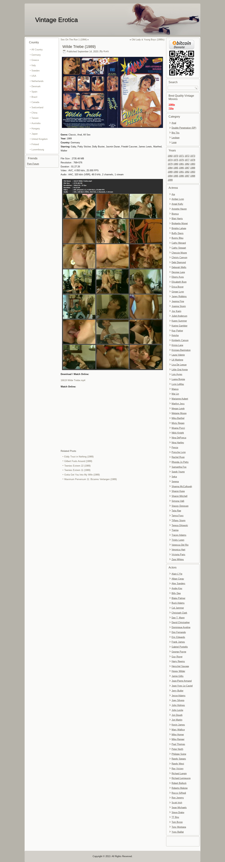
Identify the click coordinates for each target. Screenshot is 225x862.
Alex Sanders (178, 583)
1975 (175, 160)
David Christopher (181, 622)
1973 (192, 156)
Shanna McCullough (182, 486)
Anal (174, 123)
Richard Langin (179, 773)
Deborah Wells (179, 267)
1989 (170, 172)
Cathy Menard (179, 243)
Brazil (34, 97)
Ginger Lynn (178, 291)
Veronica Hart (178, 549)
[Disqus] (112, 528)
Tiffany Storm (178, 520)
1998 (192, 176)
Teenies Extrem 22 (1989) (77, 465)
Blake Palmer (178, 598)
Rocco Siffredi (179, 793)
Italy (33, 65)
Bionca (175, 213)
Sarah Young (178, 471)
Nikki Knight (178, 432)
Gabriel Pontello (180, 646)
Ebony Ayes (178, 277)
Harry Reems (178, 661)
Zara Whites (178, 559)
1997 (187, 176)
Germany (36, 55)
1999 (170, 180)
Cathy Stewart (179, 248)
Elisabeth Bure (179, 282)
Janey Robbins (179, 296)
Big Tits (175, 132)
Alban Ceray (178, 578)
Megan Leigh (178, 408)
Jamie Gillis (178, 676)
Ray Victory (178, 768)
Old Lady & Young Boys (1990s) (148, 39)
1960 (170, 156)
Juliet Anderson (179, 316)
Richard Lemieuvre (181, 778)
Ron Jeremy (178, 797)
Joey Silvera (178, 700)
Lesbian (175, 137)
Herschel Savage (180, 666)
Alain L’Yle (177, 574)
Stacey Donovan (180, 506)
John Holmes (178, 705)
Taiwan (34, 118)
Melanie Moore (179, 413)
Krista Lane (177, 345)
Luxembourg (37, 149)
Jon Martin (177, 719)
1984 (170, 168)
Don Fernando (179, 632)
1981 (181, 164)
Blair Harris (177, 218)
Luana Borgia (178, 379)
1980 (175, 164)
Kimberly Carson (180, 340)
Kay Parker (177, 330)
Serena (175, 481)
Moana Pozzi (178, 428)
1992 (187, 172)
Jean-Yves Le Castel (182, 685)
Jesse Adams (178, 695)
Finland (35, 144)
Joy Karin (176, 311)
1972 (187, 156)
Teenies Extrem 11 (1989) (77, 470)
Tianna (175, 530)
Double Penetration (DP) (184, 128)
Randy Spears (179, 758)
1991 (181, 172)
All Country (37, 49)
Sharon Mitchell (179, 496)
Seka (174, 476)
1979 (170, 164)
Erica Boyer (178, 286)
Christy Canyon (179, 257)
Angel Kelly (177, 204)
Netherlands (37, 81)
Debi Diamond (179, 262)
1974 (170, 160)
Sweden (35, 70)
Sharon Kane (178, 491)
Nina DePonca (179, 437)
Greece (35, 60)
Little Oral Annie (180, 369)
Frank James (178, 642)
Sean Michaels (179, 807)
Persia (175, 447)
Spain (34, 91)
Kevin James (178, 724)
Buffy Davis (178, 233)
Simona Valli (178, 501)
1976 (181, 160)
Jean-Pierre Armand (182, 681)
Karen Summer (179, 320)
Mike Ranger (178, 739)
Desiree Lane (178, 272)
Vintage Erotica (56, 19)
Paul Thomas (178, 744)
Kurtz (106, 51)
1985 (175, 168)
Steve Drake (178, 812)
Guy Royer (177, 656)
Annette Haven (179, 209)
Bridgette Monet (180, 223)
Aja (173, 194)
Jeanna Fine (178, 301)
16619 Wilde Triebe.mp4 (73, 380)
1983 (192, 164)
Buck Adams (178, 603)
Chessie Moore (179, 252)
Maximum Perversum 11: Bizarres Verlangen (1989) (90, 479)
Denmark (36, 86)
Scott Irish (177, 802)
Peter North (177, 749)
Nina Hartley (178, 442)
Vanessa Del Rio (180, 545)
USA (33, 76)
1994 (170, 176)
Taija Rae (176, 510)
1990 (175, 172)
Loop (174, 142)
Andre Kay (177, 588)
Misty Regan (178, 423)
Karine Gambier (179, 325)
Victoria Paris (178, 554)
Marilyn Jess (178, 403)
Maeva (175, 389)
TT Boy (175, 817)
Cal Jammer (178, 608)
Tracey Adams (179, 535)
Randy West (178, 763)
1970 (175, 156)
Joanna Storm (179, 306)
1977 (187, 160)
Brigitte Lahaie (179, 228)
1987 (187, 168)
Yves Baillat (178, 832)
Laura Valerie (178, 355)
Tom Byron (177, 822)
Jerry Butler (177, 690)
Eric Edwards (178, 637)
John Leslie (177, 710)
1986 (181, 168)
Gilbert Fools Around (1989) (78, 461)
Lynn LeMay (178, 384)
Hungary (35, 128)
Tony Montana (179, 827)
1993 (192, 172)
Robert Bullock (179, 783)
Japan (34, 133)
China (34, 112)
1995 (175, 176)
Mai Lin (175, 393)
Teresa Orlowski (180, 525)
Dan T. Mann (178, 617)
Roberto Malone (180, 788)
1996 (181, 176)
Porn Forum (33, 163)
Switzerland (37, 107)
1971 (181, 156)
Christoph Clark (179, 612)
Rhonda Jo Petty (180, 462)
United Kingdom (39, 139)
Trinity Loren (178, 540)
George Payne (179, 651)
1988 (192, 168)
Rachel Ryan (178, 457)
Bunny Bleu (177, 238)
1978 (192, 160)
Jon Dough (177, 715)
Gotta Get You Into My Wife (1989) (82, 474)
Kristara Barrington (181, 350)
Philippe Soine (179, 754)
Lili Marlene (177, 359)
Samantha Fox (179, 467)
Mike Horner (178, 734)
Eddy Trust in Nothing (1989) (79, 456)
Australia (35, 123)
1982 (187, 164)
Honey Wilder (178, 671)
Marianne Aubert (180, 398)
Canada (35, 102)
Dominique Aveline (181, 627)
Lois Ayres (177, 374)
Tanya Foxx (178, 515)
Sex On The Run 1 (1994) (74, 39)
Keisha (175, 335)
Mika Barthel (178, 418)
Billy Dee (176, 593)
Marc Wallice (178, 729)
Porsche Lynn (179, 452)
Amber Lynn (178, 199)
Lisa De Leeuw (179, 364)
